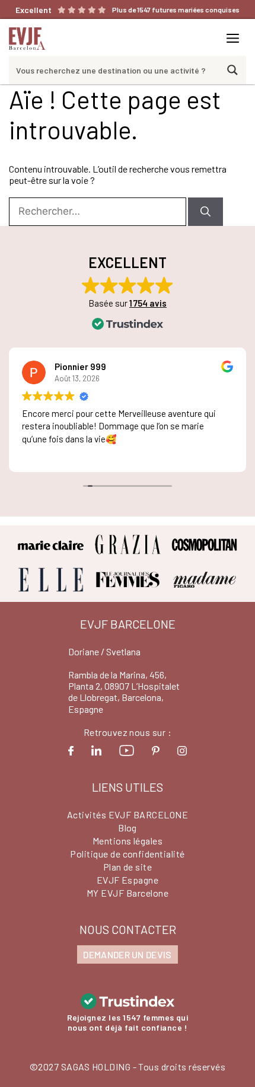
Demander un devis (127, 954)
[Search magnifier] (232, 70)
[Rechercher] (205, 211)
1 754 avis (148, 303)
